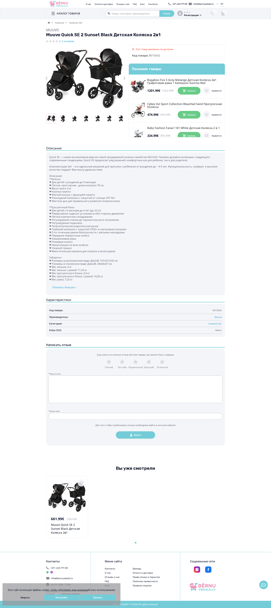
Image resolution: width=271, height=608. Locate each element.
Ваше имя (55, 411)
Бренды (137, 568)
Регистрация (191, 15)
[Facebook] (208, 569)
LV (217, 3)
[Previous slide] (46, 78)
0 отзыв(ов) (68, 41)
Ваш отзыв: (55, 373)
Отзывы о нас (122, 4)
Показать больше (63, 287)
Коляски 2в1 (75, 22)
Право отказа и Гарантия (146, 577)
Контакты (153, 4)
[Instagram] (197, 569)
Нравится (216, 90)
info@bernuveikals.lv (203, 4)
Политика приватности (145, 581)
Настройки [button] (61, 597)
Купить (191, 90)
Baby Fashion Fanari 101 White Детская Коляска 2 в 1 (183, 127)
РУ (222, 3)
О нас (88, 4)
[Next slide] (124, 78)
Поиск (166, 13)
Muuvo (52, 29)
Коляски (59, 22)
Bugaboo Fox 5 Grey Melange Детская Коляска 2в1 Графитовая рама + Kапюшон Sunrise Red (181, 81)
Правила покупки (142, 585)
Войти (187, 12)
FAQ (135, 4)
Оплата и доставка (104, 4)
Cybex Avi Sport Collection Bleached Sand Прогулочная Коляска (184, 105)
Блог (142, 4)
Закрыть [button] (25, 597)
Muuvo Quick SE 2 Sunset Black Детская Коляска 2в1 (65, 528)
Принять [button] (98, 597)
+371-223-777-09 (179, 4)
